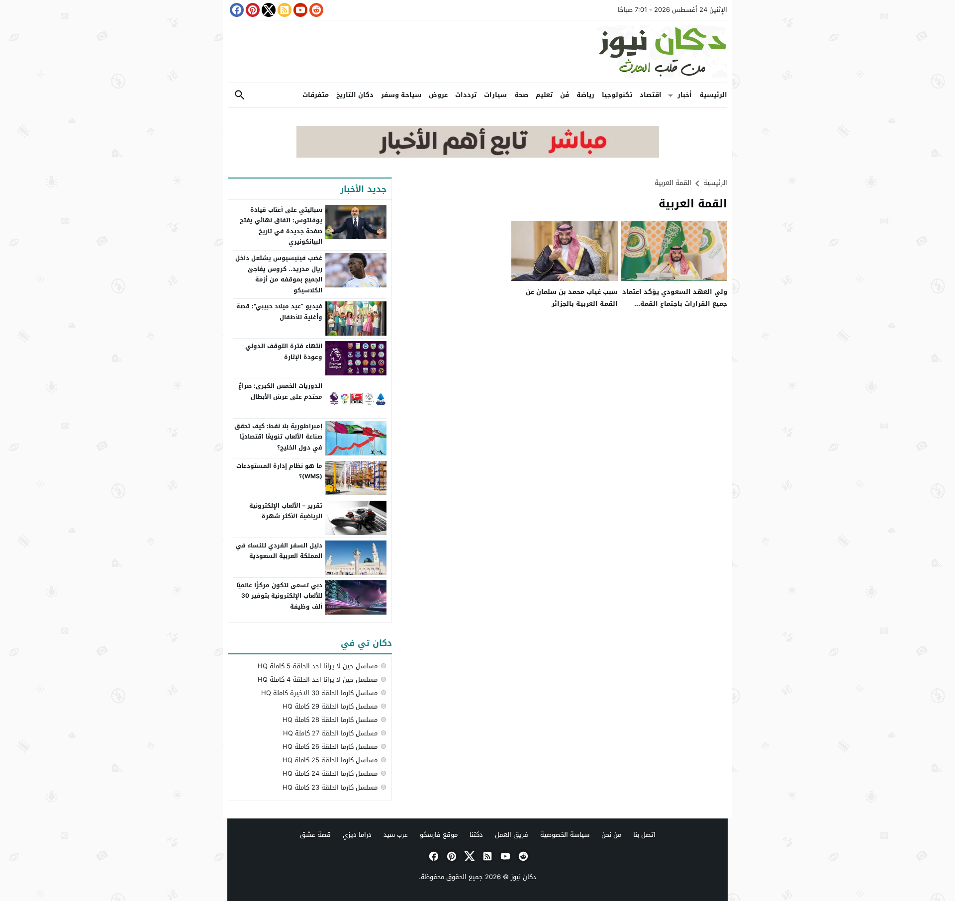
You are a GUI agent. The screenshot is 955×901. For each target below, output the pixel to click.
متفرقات (315, 95)
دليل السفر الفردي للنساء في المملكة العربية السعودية (279, 551)
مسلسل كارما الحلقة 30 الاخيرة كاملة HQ (319, 693)
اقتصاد (651, 95)
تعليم (544, 95)
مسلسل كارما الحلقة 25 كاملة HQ (330, 760)
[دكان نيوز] (477, 51)
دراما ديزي (357, 834)
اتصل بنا (644, 834)
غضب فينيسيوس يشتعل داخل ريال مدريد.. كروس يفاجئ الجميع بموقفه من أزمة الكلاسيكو (278, 274)
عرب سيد (395, 834)
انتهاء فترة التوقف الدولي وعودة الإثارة (283, 351)
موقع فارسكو (439, 834)
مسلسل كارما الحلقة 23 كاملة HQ (330, 787)
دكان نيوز (523, 877)
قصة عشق (315, 834)
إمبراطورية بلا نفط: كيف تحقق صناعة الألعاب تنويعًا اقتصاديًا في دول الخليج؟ (278, 437)
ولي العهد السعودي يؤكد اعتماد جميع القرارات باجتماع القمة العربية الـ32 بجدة (674, 303)
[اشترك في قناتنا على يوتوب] (299, 10)
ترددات (466, 95)
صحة (521, 95)
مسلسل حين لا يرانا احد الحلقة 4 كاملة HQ (318, 679)
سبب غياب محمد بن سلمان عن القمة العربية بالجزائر (572, 297)
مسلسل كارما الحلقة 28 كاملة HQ (330, 720)
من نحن (611, 834)
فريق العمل (511, 834)
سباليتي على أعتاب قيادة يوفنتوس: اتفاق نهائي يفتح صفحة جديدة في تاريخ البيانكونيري (281, 226)
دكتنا (476, 834)
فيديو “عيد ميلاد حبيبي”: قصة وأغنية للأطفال (279, 312)
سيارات (495, 95)
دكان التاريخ (355, 95)
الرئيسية (713, 95)
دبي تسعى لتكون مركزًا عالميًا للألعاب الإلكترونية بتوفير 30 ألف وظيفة (279, 596)
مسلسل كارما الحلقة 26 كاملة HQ (330, 746)
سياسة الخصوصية (564, 834)
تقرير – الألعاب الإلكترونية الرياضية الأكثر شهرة (285, 511)
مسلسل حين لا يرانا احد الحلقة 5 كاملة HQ (318, 666)
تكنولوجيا (617, 95)
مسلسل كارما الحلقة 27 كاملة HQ (330, 733)
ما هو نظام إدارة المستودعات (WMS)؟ (279, 471)
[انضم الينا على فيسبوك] (236, 10)
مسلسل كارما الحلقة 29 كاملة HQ (330, 706)
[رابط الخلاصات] (283, 10)
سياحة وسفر (401, 95)
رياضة (585, 95)
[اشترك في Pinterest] (252, 10)
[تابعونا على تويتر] (268, 10)
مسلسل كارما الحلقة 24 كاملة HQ (330, 773)
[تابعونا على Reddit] (315, 10)
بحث (240, 95)
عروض (438, 95)
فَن (564, 95)
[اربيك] (477, 155)
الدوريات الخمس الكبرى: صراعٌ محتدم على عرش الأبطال (280, 391)
